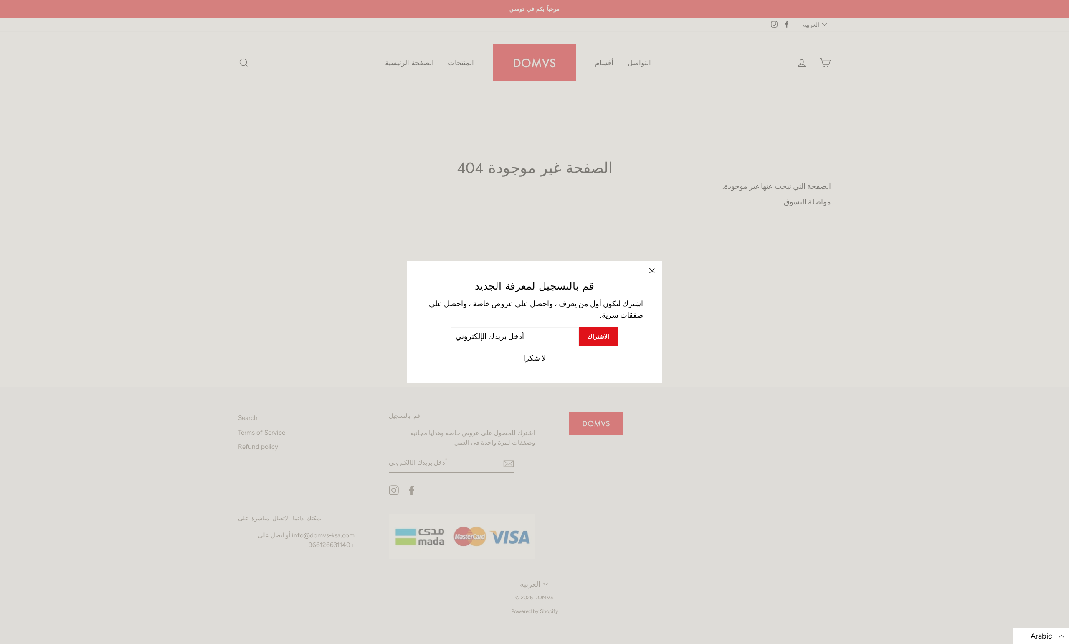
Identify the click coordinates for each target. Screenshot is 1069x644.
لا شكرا (534, 358)
